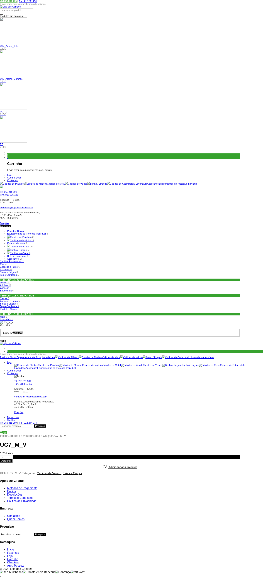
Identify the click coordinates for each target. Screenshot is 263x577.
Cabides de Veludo (20, 435)
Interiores (6, 269)
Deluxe (5, 282)
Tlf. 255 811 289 (8, 1)
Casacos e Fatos (10, 266)
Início (3, 435)
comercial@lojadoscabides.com (16, 207)
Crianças (5, 288)
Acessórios (14, 258)
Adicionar (6, 460)
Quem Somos (16, 519)
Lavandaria (6, 319)
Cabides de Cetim (20, 253)
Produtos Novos (16, 231)
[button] (18, 333)
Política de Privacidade (21, 501)
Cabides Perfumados (12, 261)
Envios (11, 491)
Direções (4, 223)
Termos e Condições (20, 497)
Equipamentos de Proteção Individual (27, 233)
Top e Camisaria (9, 275)
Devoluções (14, 494)
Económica (7, 290)
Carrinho (12, 559)
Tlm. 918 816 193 (9, 195)
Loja (10, 555)
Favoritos (13, 552)
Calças (4, 264)
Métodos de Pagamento (22, 488)
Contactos (13, 515)
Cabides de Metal (17, 243)
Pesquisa (40, 426)
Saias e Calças (9, 272)
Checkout (13, 562)
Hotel (3, 316)
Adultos (5, 285)
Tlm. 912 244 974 (28, 1)
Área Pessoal (15, 565)
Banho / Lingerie (19, 250)
